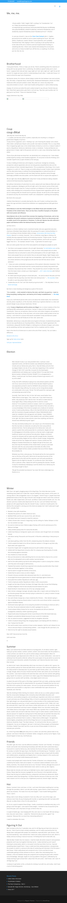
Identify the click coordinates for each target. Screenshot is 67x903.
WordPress (46, 901)
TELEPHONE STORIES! (14, 881)
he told (50, 248)
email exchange (12, 284)
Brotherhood (14, 63)
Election (11, 351)
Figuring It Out (14, 825)
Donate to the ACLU (12, 336)
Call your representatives (14, 342)
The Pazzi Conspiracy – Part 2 (16, 884)
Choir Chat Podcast (38, 36)
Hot (9, 784)
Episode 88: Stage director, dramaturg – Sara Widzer (23, 887)
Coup (9, 129)
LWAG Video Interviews (14, 879)
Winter (10, 488)
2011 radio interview (46, 271)
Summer (11, 646)
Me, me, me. (13, 13)
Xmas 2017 (11, 889)
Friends (11, 741)
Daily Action (17, 339)
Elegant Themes (29, 901)
